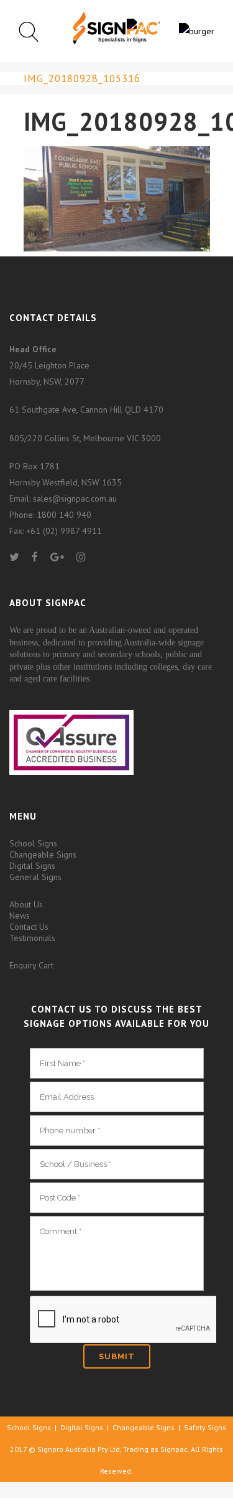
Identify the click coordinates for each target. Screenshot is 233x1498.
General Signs (35, 876)
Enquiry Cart (31, 965)
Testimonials (32, 937)
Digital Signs (32, 865)
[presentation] (123, 1320)
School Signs (33, 843)
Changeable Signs (42, 854)
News (19, 915)
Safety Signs (205, 1427)
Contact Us (28, 926)
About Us (26, 904)
